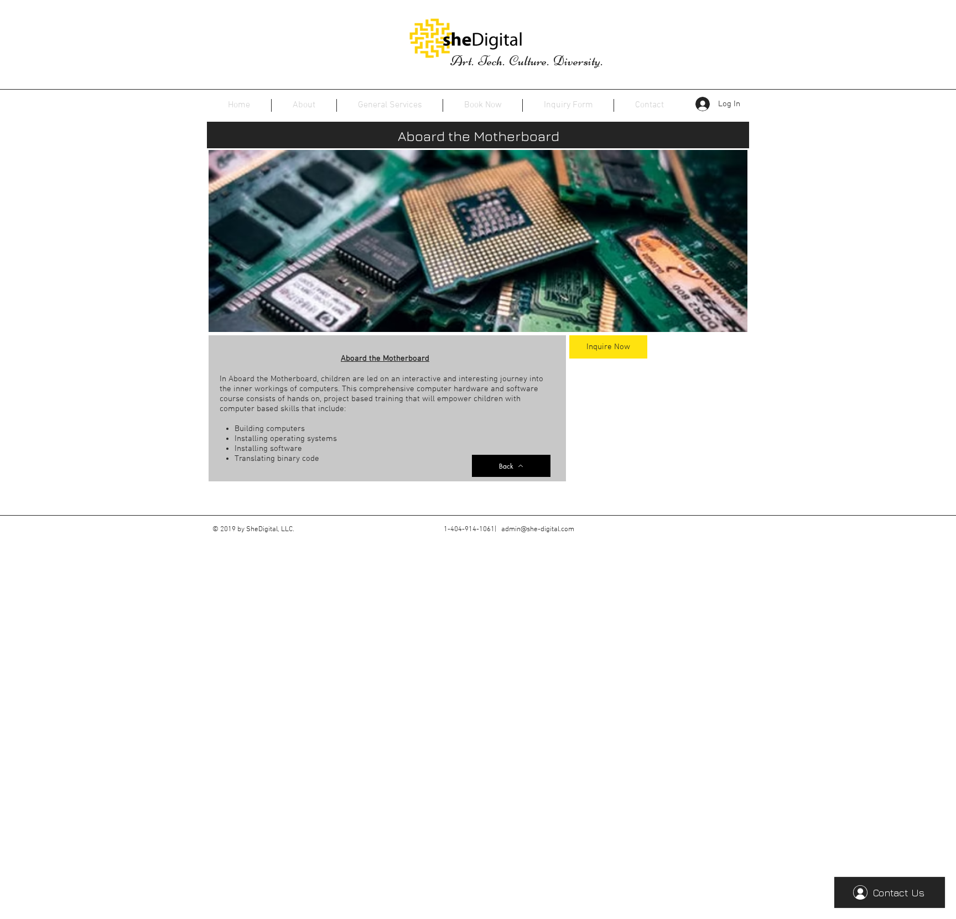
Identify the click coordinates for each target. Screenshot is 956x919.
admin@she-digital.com (537, 529)
